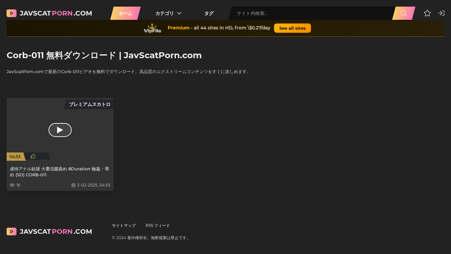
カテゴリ (165, 13)
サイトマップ (124, 225)
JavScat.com (56, 13)
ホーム (125, 13)
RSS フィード (158, 225)
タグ (209, 13)
